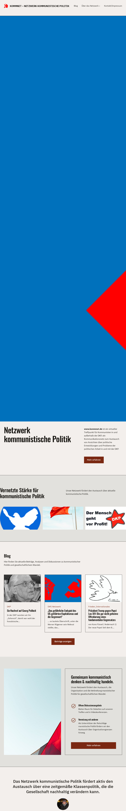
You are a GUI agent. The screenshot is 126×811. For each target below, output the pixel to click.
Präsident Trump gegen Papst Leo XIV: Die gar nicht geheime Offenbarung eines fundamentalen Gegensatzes (103, 615)
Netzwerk (56, 606)
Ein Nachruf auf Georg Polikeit (21, 610)
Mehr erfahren (94, 459)
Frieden (91, 606)
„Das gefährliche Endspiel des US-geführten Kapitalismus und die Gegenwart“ (63, 613)
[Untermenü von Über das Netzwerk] (99, 6)
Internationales (103, 606)
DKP (9, 606)
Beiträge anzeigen (63, 641)
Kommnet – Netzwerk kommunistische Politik (39, 6)
